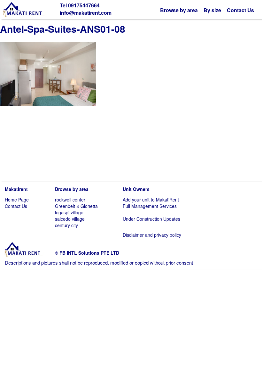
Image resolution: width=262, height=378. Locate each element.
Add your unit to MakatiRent (151, 199)
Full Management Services (150, 206)
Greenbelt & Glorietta (76, 206)
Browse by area (179, 10)
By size (212, 10)
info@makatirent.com (86, 12)
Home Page (17, 199)
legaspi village (69, 212)
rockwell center (70, 199)
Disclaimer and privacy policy (152, 235)
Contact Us (240, 10)
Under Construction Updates (151, 219)
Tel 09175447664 (80, 5)
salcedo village (70, 219)
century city (66, 225)
